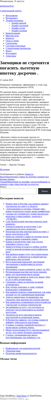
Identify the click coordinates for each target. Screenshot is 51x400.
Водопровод (12, 18)
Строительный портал (11, 11)
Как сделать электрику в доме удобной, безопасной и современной (25, 288)
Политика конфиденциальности (21, 353)
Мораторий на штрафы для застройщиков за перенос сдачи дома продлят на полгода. (25, 183)
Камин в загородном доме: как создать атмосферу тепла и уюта (24, 242)
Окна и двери (12, 41)
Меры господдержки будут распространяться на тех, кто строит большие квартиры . (27, 331)
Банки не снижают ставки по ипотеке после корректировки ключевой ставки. (27, 237)
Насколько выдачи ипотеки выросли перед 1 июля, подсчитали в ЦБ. (27, 232)
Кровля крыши (13, 33)
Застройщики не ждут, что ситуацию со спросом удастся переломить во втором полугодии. (25, 309)
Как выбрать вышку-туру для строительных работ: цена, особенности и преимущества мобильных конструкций (27, 256)
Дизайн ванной (18, 23)
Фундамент (11, 53)
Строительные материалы (18, 48)
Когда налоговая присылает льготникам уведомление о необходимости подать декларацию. (25, 264)
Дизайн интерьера (14, 20)
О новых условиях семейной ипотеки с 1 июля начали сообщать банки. (25, 326)
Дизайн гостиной (19, 25)
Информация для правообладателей (23, 348)
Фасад (9, 51)
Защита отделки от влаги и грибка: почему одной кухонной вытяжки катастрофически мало (27, 249)
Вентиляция (11, 15)
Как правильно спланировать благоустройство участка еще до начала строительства (28, 303)
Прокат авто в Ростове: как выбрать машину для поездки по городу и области (27, 205)
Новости (10, 38)
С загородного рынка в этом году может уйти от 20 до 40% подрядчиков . (28, 278)
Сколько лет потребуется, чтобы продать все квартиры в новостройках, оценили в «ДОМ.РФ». (27, 216)
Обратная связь (13, 351)
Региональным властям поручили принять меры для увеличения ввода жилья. (26, 273)
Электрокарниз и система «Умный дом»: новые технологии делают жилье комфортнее (28, 210)
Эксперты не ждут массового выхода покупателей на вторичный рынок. (24, 316)
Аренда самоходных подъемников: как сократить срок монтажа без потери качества (27, 298)
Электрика (11, 56)
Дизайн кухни (18, 28)
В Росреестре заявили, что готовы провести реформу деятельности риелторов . (27, 321)
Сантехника (11, 43)
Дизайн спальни (19, 30)
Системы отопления (15, 46)
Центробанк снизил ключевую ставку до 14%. (28, 269)
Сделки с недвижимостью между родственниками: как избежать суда (23, 336)
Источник (5, 169)
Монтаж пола (12, 35)
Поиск (3, 187)
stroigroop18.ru (7, 6)
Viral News (21, 396)
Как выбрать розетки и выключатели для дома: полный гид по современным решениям (28, 293)
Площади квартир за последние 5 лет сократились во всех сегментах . (24, 227)
